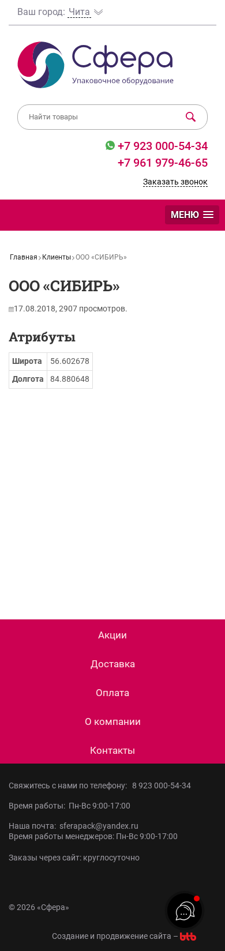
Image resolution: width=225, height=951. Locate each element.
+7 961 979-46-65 (163, 163)
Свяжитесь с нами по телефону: (69, 785)
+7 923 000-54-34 (161, 146)
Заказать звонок (175, 181)
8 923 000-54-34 (161, 785)
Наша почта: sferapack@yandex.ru (73, 825)
